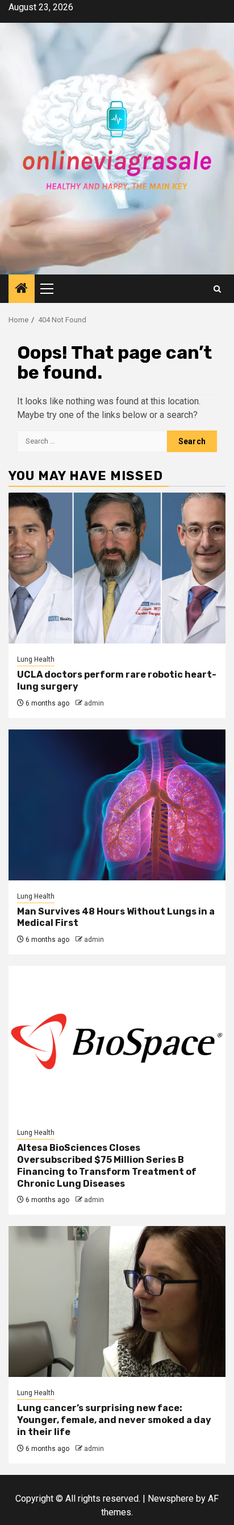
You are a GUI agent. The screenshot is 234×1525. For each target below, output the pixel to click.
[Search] (217, 289)
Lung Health (36, 659)
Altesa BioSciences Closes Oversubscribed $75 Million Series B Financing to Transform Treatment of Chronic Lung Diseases (107, 1165)
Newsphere (171, 1498)
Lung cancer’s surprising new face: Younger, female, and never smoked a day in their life (114, 1420)
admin (94, 703)
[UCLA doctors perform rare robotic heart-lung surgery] (117, 568)
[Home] (21, 289)
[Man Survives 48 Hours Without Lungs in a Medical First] (117, 804)
